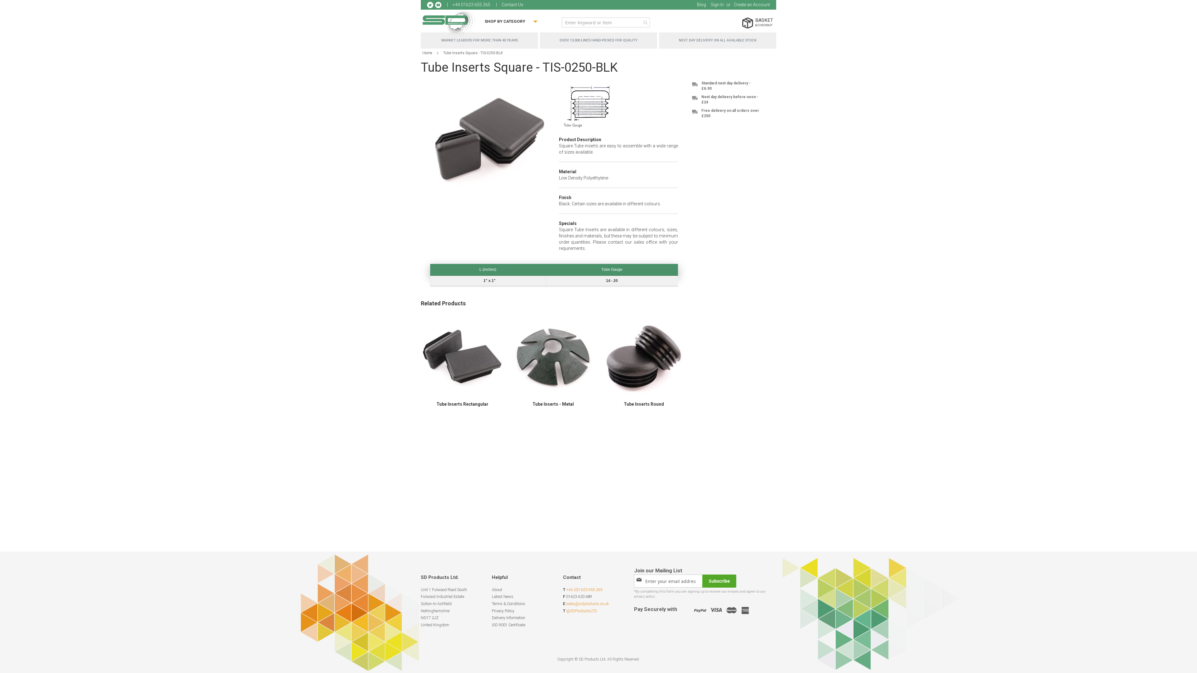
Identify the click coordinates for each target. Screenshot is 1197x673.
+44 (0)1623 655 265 (584, 589)
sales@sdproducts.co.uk (587, 603)
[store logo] (448, 23)
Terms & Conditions (508, 603)
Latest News (502, 596)
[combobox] (606, 22)
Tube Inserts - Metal (553, 404)
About (497, 589)
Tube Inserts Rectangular (462, 404)
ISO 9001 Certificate (508, 625)
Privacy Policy (503, 611)
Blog (701, 4)
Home (427, 53)
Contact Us (512, 4)
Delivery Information (508, 617)
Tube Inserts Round (644, 404)
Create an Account (752, 4)
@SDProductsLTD (581, 611)
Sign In (717, 4)
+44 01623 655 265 (471, 4)
